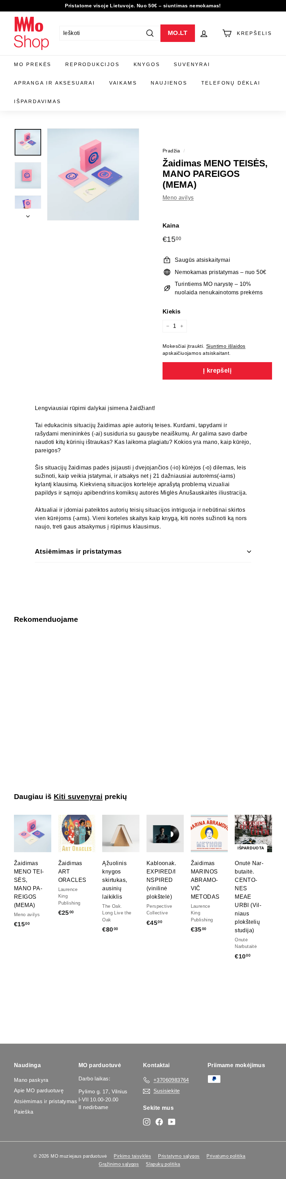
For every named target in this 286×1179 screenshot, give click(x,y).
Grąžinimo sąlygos (119, 1164)
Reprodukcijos (92, 64)
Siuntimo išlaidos (226, 346)
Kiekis (171, 311)
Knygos (147, 64)
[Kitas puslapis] (28, 215)
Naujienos (169, 83)
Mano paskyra (31, 1080)
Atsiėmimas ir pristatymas (78, 551)
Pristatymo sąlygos (179, 1156)
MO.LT (178, 32)
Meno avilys (178, 198)
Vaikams (123, 83)
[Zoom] (93, 174)
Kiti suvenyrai (78, 796)
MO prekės (32, 64)
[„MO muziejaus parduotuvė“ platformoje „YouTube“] (171, 1121)
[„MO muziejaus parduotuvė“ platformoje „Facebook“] (159, 1121)
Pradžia (171, 150)
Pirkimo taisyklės (132, 1156)
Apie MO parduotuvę (38, 1090)
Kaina (171, 225)
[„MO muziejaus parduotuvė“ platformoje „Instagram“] (146, 1121)
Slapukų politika (163, 1164)
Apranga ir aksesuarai (54, 83)
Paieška (23, 1112)
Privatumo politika (225, 1156)
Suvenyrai (192, 64)
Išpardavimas (37, 101)
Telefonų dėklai (231, 83)
